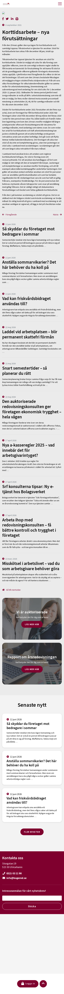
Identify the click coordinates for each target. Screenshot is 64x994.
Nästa (56, 214)
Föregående (11, 214)
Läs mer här (32, 624)
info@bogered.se (16, 878)
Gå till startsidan (13, 589)
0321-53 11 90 (14, 873)
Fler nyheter (32, 831)
